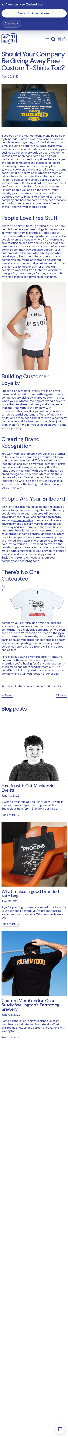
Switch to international (34, 13)
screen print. (48, 277)
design (38, 674)
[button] (53, 39)
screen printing (23, 520)
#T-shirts (54, 686)
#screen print (36, 686)
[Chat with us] (60, 1429)
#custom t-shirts (13, 686)
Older (59, 695)
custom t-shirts (23, 186)
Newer (9, 695)
